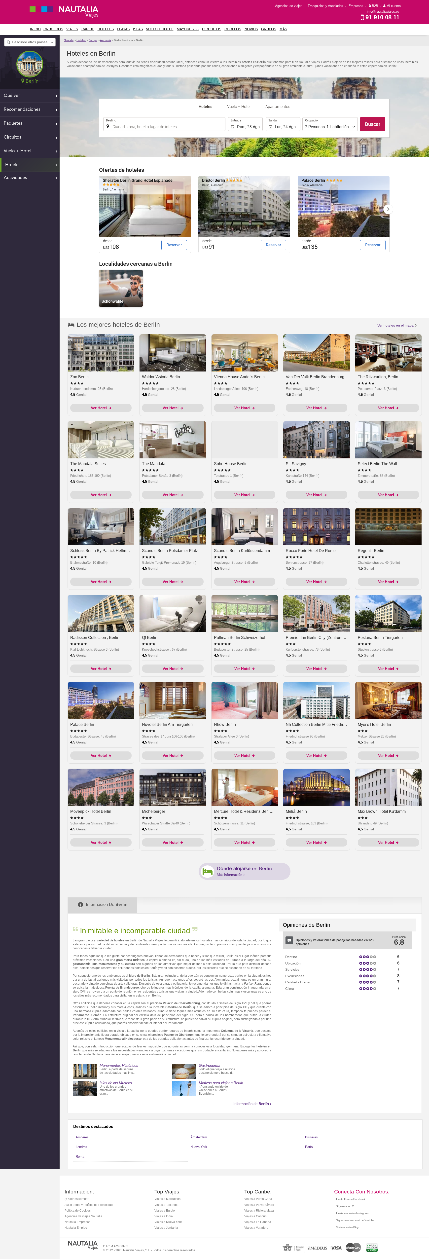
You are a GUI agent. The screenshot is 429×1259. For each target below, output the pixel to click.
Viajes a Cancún (255, 1216)
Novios (251, 29)
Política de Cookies (78, 1210)
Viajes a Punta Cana (258, 1199)
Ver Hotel (99, 408)
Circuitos (211, 29)
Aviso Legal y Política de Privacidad (89, 1205)
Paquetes (13, 123)
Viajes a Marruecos (167, 1199)
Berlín (139, 40)
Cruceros (53, 29)
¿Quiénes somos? (77, 1199)
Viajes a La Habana (257, 1222)
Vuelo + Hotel (159, 29)
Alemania (105, 40)
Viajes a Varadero (256, 1227)
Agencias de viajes (288, 6)
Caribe (87, 29)
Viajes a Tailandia (166, 1205)
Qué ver (12, 95)
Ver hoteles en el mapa (396, 325)
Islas (138, 29)
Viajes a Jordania (166, 1227)
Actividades (15, 178)
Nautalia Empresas (77, 1222)
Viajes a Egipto (164, 1210)
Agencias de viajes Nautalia (83, 1216)
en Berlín (244, 868)
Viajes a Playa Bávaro (259, 1205)
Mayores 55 (188, 29)
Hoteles (106, 29)
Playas (123, 29)
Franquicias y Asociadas (325, 6)
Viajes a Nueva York (168, 1222)
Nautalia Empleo (76, 1227)
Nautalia (68, 40)
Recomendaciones (22, 109)
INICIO (35, 29)
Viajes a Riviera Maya (259, 1210)
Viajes (72, 29)
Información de (251, 1104)
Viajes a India (163, 1216)
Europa (93, 40)
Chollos (232, 29)
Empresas (356, 6)
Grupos (268, 29)
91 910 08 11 (382, 17)
